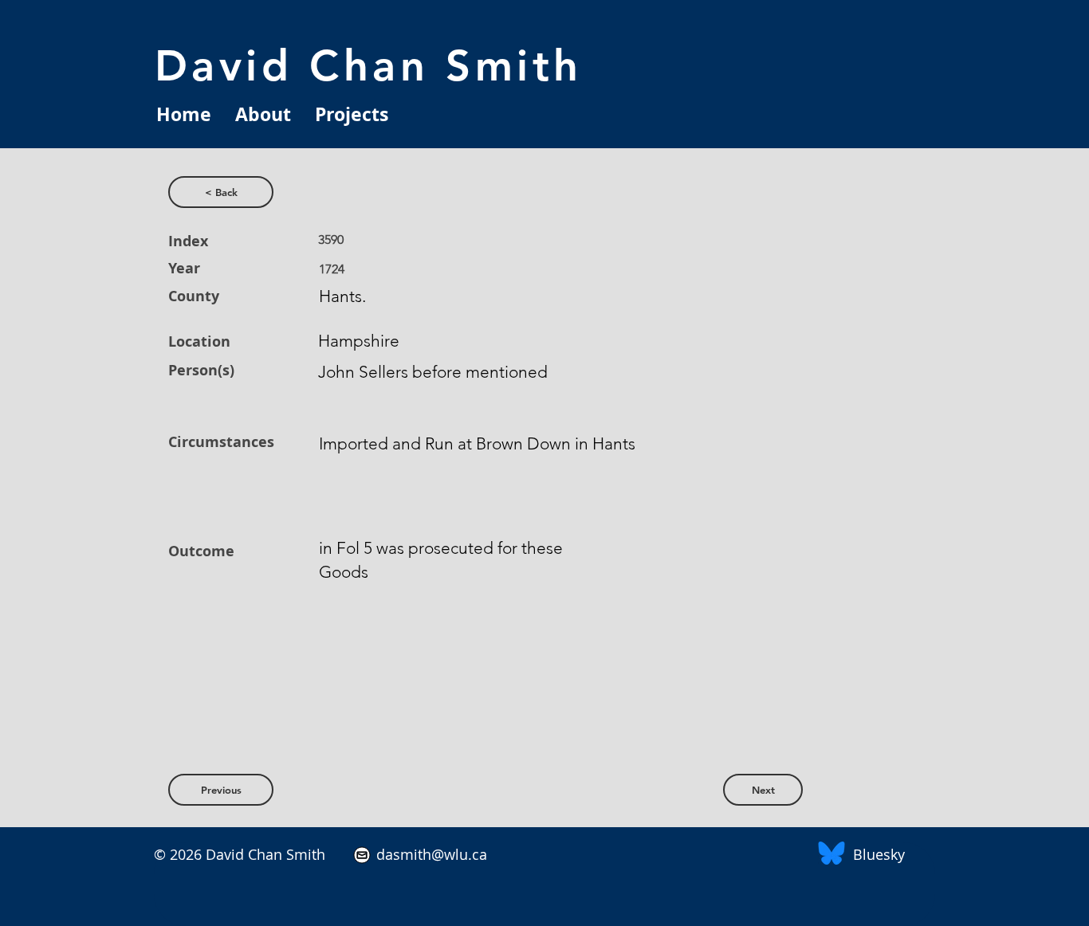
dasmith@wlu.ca (429, 854)
